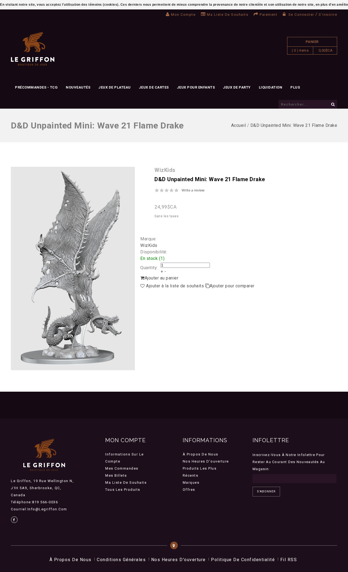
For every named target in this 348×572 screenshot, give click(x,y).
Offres (189, 490)
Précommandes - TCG (36, 87)
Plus (295, 87)
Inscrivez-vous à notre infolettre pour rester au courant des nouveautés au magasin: (289, 462)
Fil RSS (288, 559)
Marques (191, 482)
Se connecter (301, 14)
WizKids (148, 245)
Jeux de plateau (114, 87)
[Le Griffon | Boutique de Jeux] (32, 49)
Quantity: (149, 267)
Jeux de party (237, 87)
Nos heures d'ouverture (206, 461)
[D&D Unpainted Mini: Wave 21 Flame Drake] (73, 268)
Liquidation (270, 87)
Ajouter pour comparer (232, 285)
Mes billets (116, 475)
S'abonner (266, 491)
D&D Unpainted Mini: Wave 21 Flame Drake (293, 125)
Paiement (268, 14)
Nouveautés (78, 87)
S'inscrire (328, 14)
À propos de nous (200, 454)
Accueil (238, 125)
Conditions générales (121, 559)
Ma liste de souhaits (227, 14)
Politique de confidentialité (243, 559)
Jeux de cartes (154, 87)
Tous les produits (122, 490)
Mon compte (183, 14)
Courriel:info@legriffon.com (39, 509)
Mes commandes (121, 468)
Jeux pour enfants (196, 87)
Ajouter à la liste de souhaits (175, 285)
